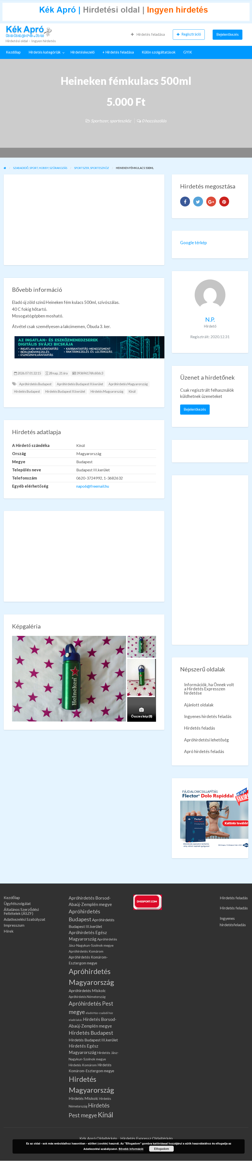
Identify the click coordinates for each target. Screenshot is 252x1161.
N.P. (210, 319)
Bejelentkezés (228, 34)
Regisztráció (191, 34)
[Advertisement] (84, 219)
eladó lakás (75, 1019)
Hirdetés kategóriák (45, 52)
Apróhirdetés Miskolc (87, 990)
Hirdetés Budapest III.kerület (65, 391)
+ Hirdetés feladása (118, 52)
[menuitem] (148, 34)
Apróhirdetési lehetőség (206, 739)
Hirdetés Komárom (83, 1065)
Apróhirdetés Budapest (35, 384)
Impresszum (14, 925)
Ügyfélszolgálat (17, 903)
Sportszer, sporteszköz (111, 120)
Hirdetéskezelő (82, 52)
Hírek (9, 931)
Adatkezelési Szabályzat (24, 919)
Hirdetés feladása (150, 34)
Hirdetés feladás (199, 728)
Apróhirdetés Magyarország (128, 384)
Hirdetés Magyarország (107, 391)
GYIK (187, 52)
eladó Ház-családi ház (99, 1012)
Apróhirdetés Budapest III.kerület (80, 384)
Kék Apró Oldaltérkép (98, 1138)
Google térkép (193, 242)
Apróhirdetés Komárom (86, 951)
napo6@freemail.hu (92, 486)
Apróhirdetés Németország (87, 997)
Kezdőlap (13, 52)
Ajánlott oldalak (199, 704)
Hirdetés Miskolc (83, 1098)
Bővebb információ (131, 1149)
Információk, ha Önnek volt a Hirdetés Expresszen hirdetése (209, 689)
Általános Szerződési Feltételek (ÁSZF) (21, 911)
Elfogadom (161, 1148)
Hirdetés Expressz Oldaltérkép (146, 1138)
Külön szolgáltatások (158, 52)
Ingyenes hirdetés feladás (208, 716)
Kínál (132, 391)
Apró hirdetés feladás (204, 751)
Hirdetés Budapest (27, 391)
